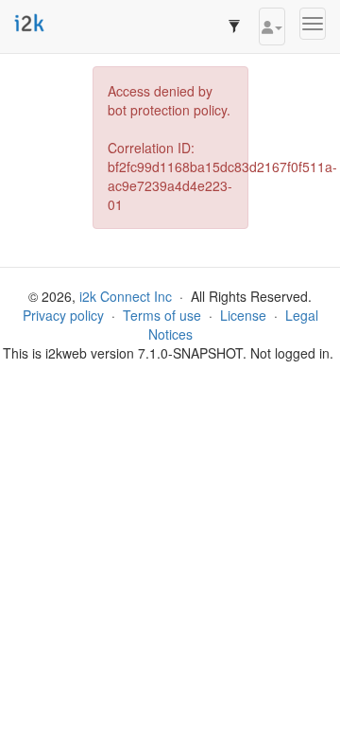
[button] (272, 26)
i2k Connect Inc (125, 296)
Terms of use (162, 315)
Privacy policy (63, 315)
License (243, 315)
